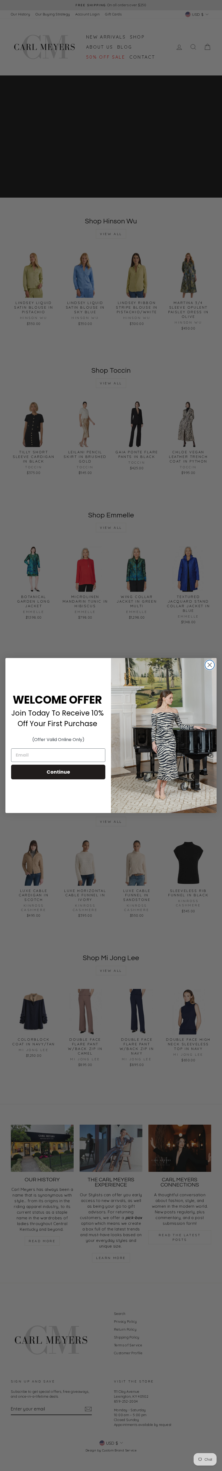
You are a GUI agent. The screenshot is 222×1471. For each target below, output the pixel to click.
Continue (58, 771)
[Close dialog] (209, 665)
